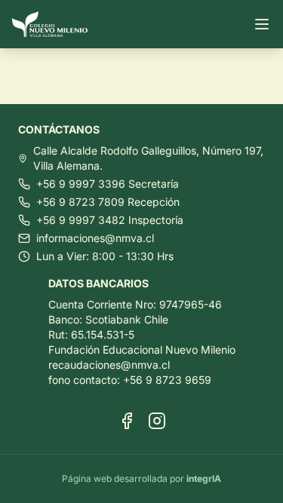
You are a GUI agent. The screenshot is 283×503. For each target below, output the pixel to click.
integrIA (203, 478)
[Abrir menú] (262, 24)
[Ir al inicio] (56, 24)
